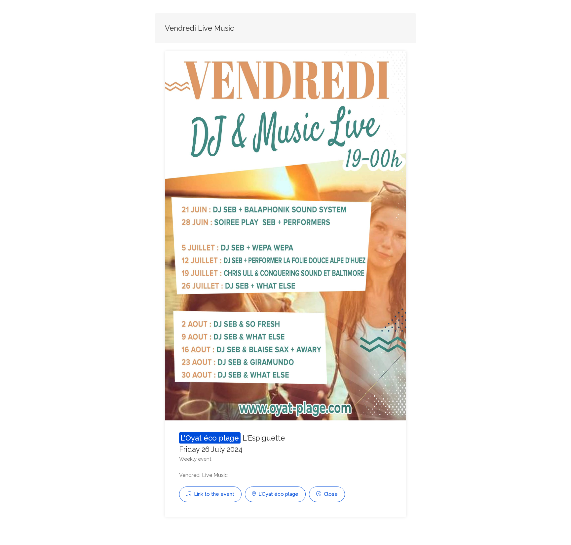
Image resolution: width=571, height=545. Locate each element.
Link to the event (213, 494)
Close (330, 494)
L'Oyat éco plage (277, 494)
